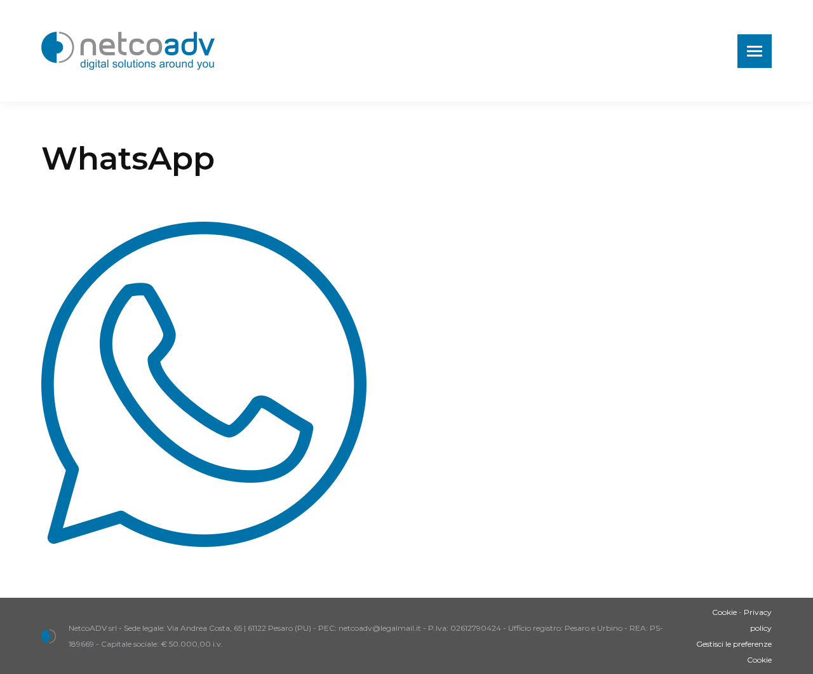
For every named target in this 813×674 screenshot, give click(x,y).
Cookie (724, 612)
